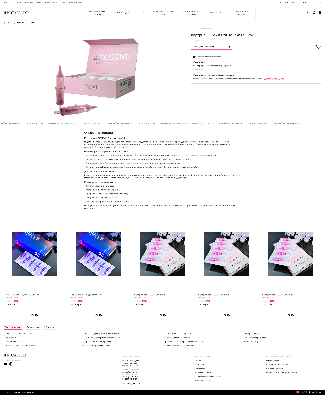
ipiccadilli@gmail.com (130, 383)
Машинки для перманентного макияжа (102, 334)
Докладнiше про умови (274, 79)
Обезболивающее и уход (162, 13)
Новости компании (74, 2)
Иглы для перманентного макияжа (21, 345)
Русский (316, 2)
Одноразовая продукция (255, 338)
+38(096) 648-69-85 (130, 370)
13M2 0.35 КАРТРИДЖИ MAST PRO (87, 295)
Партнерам (17, 2)
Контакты (7, 2)
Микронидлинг (124, 13)
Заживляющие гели (274, 368)
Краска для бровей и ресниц (98, 342)
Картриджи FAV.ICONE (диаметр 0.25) (21, 23)
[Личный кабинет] (314, 13)
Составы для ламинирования (177, 338)
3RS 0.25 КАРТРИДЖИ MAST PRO (22, 295)
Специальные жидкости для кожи (179, 345)
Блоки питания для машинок (18, 334)
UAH (305, 2)
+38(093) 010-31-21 (129, 379)
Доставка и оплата (42, 2)
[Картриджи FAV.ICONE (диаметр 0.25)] (95, 74)
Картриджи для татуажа (191, 13)
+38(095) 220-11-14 (129, 374)
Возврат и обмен (58, 2)
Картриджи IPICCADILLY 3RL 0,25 (214, 295)
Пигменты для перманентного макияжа (102, 338)
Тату (142, 13)
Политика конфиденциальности (208, 376)
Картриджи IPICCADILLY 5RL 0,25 (150, 295)
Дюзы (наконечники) (14, 342)
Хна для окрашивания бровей (177, 334)
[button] (10, 267)
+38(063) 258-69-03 (130, 377)
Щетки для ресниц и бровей (97, 345)
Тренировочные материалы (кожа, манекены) (184, 342)
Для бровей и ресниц (241, 13)
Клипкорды (11, 338)
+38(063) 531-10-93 (290, 2)
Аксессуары (216, 13)
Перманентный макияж (97, 13)
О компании (28, 2)
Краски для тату (251, 342)
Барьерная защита (252, 334)
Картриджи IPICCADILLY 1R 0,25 (277, 295)
